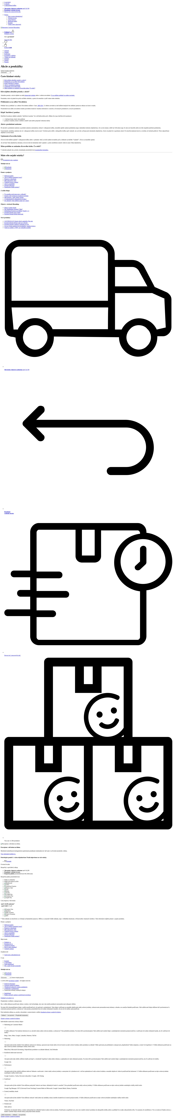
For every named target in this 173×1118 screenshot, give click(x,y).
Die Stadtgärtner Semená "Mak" (13, 209)
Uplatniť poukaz (9, 949)
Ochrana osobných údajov (11, 985)
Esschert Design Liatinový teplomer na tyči (16, 224)
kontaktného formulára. (41, 150)
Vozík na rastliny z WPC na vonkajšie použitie (17, 227)
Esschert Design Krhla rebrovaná (13, 214)
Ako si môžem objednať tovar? (13, 177)
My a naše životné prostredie (12, 966)
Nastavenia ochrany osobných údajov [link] (15, 990)
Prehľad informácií (9, 984)
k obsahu (6, 4)
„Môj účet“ (40, 105)
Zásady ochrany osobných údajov (10, 1018)
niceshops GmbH (14, 980)
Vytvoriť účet (8, 40)
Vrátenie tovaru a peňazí (11, 182)
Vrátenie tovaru (12, 18)
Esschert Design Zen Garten (12, 212)
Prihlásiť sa (7, 942)
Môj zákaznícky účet (10, 180)
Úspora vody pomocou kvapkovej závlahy (16, 196)
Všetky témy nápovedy (14, 24)
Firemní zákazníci (9, 185)
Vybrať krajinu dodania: (7, 71)
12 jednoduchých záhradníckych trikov (15, 199)
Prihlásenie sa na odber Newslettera (14, 81)
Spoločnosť (7, 993)
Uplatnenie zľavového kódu (12, 86)
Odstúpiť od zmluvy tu (7, 998)
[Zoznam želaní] (5, 43)
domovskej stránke (30, 95)
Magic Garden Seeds (10, 207)
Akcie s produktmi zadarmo (12, 85)
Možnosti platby (12, 21)
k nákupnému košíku (10, 5)
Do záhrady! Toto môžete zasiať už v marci (16, 200)
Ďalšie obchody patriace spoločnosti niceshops (17, 995)
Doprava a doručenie (10, 179)
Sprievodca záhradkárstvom (12, 955)
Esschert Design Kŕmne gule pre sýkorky (16, 223)
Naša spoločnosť (9, 964)
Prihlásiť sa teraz (9, 33)
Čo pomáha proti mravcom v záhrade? (15, 194)
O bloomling (8, 962)
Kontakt (10, 23)
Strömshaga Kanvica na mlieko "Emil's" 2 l (16, 211)
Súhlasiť (3, 1015)
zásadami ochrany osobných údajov (51, 1012)
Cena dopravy (12, 19)
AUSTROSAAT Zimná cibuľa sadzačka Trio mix (18, 221)
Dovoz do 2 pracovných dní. (12, 11)
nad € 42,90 (16, 8)
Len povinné (11, 1015)
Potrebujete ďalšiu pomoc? (11, 187)
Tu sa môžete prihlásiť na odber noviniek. (63, 95)
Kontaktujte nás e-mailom (10, 160)
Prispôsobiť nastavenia (22, 1015)
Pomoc (6, 15)
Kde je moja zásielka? (10, 947)
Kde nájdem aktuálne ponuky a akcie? (15, 80)
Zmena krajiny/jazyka (17, 977)
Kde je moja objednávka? (15, 16)
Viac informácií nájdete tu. (8, 854)
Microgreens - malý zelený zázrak (14, 197)
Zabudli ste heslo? (9, 945)
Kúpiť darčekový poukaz (11, 83)
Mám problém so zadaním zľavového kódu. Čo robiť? (19, 88)
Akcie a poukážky (9, 184)
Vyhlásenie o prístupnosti (11, 988)
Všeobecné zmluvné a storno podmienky (15, 987)
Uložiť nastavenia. (6, 1114)
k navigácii (7, 2)
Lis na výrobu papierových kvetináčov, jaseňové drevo (19, 226)
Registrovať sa (8, 944)
